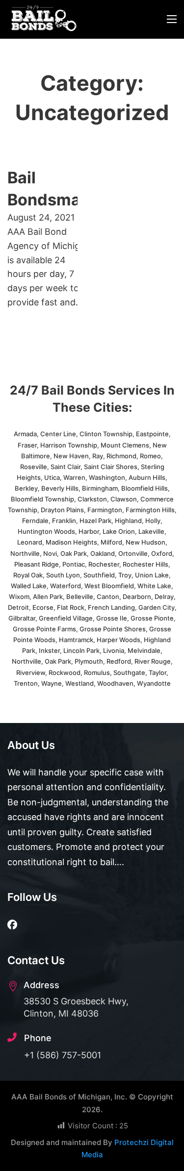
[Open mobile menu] (172, 19)
